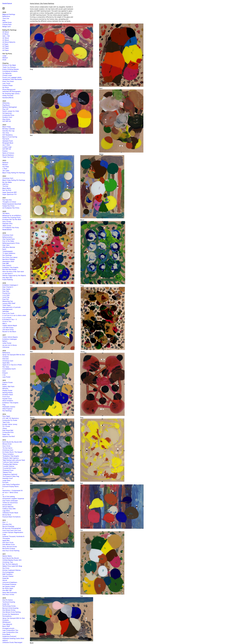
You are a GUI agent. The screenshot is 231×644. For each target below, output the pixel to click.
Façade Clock (7, 398)
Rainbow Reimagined (9, 107)
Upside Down (7, 22)
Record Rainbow (8, 155)
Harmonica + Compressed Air (12, 490)
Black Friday (6, 127)
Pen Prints (5, 568)
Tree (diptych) (7, 624)
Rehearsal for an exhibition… (12, 215)
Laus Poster (6, 377)
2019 (4, 233)
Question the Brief (8, 436)
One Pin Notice (7, 600)
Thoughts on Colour (9, 202)
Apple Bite (5, 363)
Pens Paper (6, 416)
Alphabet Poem (7, 141)
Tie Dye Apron (7, 448)
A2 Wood (5, 38)
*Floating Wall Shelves (10, 464)
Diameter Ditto (7, 223)
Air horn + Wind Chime (10, 492)
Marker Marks (7, 556)
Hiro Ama (5, 133)
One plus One (7, 524)
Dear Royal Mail (7, 430)
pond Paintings (8, 14)
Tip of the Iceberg (8, 496)
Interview (5, 359)
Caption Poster (7, 382)
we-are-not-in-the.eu (9, 345)
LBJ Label (5, 170)
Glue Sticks (6, 119)
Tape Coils (6, 422)
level (4, 371)
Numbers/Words (7, 97)
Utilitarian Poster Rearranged (12, 642)
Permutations (6, 616)
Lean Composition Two (10, 630)
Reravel (4, 164)
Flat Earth (5, 139)
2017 (4, 335)
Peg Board (6, 105)
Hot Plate (5, 167)
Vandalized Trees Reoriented (12, 79)
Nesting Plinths (7, 392)
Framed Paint (6, 24)
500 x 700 (6, 36)
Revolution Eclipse (8, 548)
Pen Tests (5, 367)
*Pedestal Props (7, 470)
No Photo (5, 87)
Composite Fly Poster (9, 420)
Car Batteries (6, 73)
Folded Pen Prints (8, 206)
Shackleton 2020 (8, 261)
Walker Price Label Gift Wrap (12, 566)
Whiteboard (6, 622)
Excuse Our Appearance (10, 614)
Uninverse (5, 347)
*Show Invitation (8, 454)
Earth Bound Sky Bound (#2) (12, 442)
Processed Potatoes (9, 584)
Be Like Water (7, 182)
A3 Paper (5, 48)
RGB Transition (7, 574)
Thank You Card (7, 157)
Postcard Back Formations (11, 517)
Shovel (4, 580)
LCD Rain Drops (7, 327)
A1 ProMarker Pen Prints (10, 227)
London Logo (7, 147)
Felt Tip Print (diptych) (10, 564)
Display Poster (7, 390)
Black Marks (6, 188)
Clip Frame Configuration (11, 484)
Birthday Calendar (8, 129)
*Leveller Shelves (8, 466)
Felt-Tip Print (6, 190)
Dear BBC (5, 263)
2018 (4, 283)
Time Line (5, 18)
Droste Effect (7, 505)
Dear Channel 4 (7, 287)
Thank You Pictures (9, 67)
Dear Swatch (6, 265)
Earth (4, 249)
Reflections (6, 16)
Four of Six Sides (8, 241)
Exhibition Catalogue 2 (10, 285)
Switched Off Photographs (11, 91)
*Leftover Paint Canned (10, 462)
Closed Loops (7, 75)
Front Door (6, 397)
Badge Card (6, 26)
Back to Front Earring (9, 137)
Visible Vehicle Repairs (10, 337)
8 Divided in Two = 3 (9, 319)
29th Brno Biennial (8, 247)
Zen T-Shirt (6, 145)
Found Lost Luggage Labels (11, 77)
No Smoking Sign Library (10, 93)
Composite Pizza (8, 115)
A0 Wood (5, 32)
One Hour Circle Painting (10, 550)
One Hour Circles (8, 594)
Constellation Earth (9, 369)
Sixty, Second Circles (9, 546)
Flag (3, 405)
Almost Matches (7, 507)
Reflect (4, 341)
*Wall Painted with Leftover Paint (13, 460)
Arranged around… (8, 628)
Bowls (4, 384)
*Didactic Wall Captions (10, 458)
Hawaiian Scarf (7, 478)
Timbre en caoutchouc (10, 502)
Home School (7, 229)
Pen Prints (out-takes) (9, 257)
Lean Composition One (10, 632)
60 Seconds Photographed (11, 528)
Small (4, 60)
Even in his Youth (8, 313)
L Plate (4, 169)
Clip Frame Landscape (10, 500)
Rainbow (5, 162)
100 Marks (5, 213)
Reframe (5, 388)
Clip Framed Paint (8, 239)
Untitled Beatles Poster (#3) (11, 560)
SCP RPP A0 (6, 121)
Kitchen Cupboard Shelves (11, 570)
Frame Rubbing (7, 279)
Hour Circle (6, 446)
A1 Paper (5, 44)
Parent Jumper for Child (10, 111)
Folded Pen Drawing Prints (11, 217)
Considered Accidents (10, 71)
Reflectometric (7, 237)
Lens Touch (6, 83)
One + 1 (5, 522)
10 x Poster (6, 426)
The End (5, 186)
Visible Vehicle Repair (9, 325)
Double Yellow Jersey (9, 424)
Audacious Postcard (9, 636)
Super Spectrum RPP (9, 192)
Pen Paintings (7, 255)
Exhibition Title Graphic (10, 267)
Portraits (5, 482)
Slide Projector (7, 409)
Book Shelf (6, 626)
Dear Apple (6, 289)
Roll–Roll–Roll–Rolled (9, 269)
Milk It (4, 323)
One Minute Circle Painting (11, 612)
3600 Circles (6, 225)
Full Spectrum (7, 113)
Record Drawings (8, 526)
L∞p (4, 375)
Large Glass (6, 480)
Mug (3, 20)
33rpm (4, 428)
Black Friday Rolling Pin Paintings (13, 173)
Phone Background (8, 89)
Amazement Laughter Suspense (13, 498)
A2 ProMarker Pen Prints (10, 208)
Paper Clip (6, 434)
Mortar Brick (6, 515)
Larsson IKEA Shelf (8, 303)
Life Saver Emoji (8, 329)
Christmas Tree (7, 562)
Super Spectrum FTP (9, 194)
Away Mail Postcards (9, 592)
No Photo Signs (7, 588)
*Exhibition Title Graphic (10, 456)
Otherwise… (6, 103)
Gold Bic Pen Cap (8, 131)
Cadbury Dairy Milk (9, 509)
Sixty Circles (6, 221)
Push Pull (5, 299)
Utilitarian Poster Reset (10, 513)
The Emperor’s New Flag (10, 476)
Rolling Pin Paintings (9, 30)
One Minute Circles (8, 610)
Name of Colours (8, 153)
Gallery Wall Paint (8, 386)
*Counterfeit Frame (9, 468)
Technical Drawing (8, 602)
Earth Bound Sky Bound (10, 558)
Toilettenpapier (7, 251)
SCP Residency (7, 135)
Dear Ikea (5, 291)
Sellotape (5, 311)
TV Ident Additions (8, 253)
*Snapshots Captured (9, 474)
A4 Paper (5, 50)
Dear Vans (5, 245)
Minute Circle (6, 444)
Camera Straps (7, 85)
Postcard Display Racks (10, 486)
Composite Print (8, 432)
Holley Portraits (7, 95)
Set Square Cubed (8, 586)
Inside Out (5, 604)
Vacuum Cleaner (8, 576)
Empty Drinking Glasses (10, 69)
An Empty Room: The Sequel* (12, 452)
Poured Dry (6, 293)
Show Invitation (7, 400)
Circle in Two (6, 321)
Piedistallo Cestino (8, 407)
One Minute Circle (8, 544)
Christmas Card (7, 178)
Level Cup (5, 297)
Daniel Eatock (7, 3)
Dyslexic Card (7, 117)
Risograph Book (7, 143)
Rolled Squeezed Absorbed (11, 204)
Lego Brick (6, 511)
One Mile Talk (7, 590)
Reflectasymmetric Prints (10, 243)
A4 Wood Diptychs (8, 42)
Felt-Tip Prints (7, 54)
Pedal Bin (5, 578)
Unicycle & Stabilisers (9, 582)
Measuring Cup (7, 301)
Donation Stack (7, 394)
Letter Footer (6, 343)
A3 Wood (5, 40)
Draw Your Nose (8, 81)
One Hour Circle (7, 542)
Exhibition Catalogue (9, 339)
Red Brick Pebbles (8, 259)
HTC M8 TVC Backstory (10, 418)
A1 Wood (5, 34)
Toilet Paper (6, 305)
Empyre (5, 373)
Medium (5, 58)
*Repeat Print (7, 472)
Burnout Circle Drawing (10, 608)
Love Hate (5, 295)
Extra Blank (6, 634)
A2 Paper (5, 46)
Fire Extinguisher (8, 572)
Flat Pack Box (7, 200)
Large (4, 56)
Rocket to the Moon (9, 331)
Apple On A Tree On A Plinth (12, 365)
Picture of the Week (9, 65)
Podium (5, 151)
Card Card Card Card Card (11, 530)
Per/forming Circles (9, 606)
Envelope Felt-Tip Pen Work (11, 219)
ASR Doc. (5, 184)
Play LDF (5, 109)
